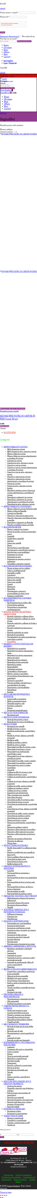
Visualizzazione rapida (9, 411)
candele (10, 870)
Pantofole (11, 589)
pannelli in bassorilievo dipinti (19, 1019)
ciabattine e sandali (15, 538)
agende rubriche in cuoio (17, 632)
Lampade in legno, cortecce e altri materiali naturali (21, 958)
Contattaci (8, 1175)
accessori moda (12, 527)
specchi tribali (13, 1106)
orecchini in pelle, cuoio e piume (20, 813)
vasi (9, 1074)
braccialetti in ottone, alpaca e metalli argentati (19, 757)
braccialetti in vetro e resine (19, 765)
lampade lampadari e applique (20, 946)
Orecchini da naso (14, 797)
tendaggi (11, 1125)
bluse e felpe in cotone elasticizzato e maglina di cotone (21, 457)
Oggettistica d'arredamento (18, 980)
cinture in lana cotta (15, 577)
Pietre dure (12, 843)
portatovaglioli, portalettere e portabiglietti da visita (19, 684)
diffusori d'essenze (15, 914)
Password (4, 17)
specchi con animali (15, 1097)
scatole (10, 692)
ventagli (10, 1079)
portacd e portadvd (15, 680)
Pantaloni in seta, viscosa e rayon (21, 504)
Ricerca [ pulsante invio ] (24, 41)
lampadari (11, 953)
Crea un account (24, 38)
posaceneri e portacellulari (18, 687)
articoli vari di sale (15, 1031)
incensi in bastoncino (16, 925)
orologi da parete (14, 1086)
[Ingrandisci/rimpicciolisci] (6, 1195)
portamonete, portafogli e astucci (21, 550)
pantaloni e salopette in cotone (19, 497)
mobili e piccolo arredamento (20, 969)
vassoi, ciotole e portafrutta (18, 1077)
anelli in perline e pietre (17, 742)
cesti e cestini (13, 1051)
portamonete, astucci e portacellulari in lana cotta (18, 592)
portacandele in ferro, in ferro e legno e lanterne (20, 887)
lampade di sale (13, 1038)
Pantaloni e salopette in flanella (20, 522)
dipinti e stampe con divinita (19, 1015)
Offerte (7, 52)
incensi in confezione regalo (18, 928)
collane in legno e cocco (17, 774)
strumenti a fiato (14, 1111)
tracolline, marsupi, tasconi (18, 563)
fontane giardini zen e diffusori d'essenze (16, 910)
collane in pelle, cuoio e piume (19, 786)
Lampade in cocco (14, 955)
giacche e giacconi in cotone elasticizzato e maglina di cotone (20, 480)
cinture (10, 541)
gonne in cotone (13, 483)
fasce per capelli (14, 543)
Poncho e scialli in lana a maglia (20, 524)
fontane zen (12, 916)
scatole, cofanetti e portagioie (19, 1065)
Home (6, 45)
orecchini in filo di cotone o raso (20, 799)
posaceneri (11, 1063)
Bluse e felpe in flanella (16, 511)
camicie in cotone (14, 460)
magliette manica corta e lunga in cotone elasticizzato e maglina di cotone (21, 492)
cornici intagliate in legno (18, 1012)
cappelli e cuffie (14, 573)
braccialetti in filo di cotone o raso (21, 747)
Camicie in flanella (15, 513)
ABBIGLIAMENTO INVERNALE (18, 506)
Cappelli (10, 536)
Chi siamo (8, 47)
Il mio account (8, 81)
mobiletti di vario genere (17, 978)
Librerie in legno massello (17, 976)
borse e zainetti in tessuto (17, 529)
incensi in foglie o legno (17, 935)
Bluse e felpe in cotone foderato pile (22, 508)
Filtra (2, 1137)
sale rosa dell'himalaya (16, 1024)
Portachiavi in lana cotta (17, 861)
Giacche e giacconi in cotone (19, 476)
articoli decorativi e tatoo (17, 719)
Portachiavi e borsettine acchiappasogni (17, 608)
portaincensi (12, 941)
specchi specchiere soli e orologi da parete (17, 1082)
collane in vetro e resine (17, 790)
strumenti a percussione (17, 1113)
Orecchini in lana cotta (16, 859)
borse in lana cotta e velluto (18, 568)
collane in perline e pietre (18, 788)
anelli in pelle (13, 740)
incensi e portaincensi (16, 921)
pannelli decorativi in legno (18, 1017)
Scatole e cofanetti (14, 705)
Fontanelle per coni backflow (19, 923)
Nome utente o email (9, 12)
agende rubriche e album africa (20, 616)
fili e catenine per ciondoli (18, 795)
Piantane (11, 967)
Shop (6, 50)
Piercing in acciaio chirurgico (19, 838)
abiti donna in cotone (16, 449)
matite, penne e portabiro (17, 673)
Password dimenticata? (9, 36)
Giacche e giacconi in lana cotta (20, 515)
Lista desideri (8, 61)
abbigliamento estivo (16, 447)
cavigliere (11, 767)
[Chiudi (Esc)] (0, 1195)
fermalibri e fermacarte (17, 671)
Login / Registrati (10, 63)
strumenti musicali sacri (17, 710)
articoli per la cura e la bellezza (20, 722)
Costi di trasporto (24, 1175)
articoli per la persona (16, 717)
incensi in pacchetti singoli (18, 937)
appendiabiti (12, 667)
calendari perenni (14, 669)
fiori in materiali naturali (17, 1056)
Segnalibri (11, 641)
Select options (4, 426)
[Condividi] (2, 1195)
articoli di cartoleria (15, 634)
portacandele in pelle (16, 891)
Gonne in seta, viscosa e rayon (19, 486)
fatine (9, 1054)
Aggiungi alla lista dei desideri (12, 409)
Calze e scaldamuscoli (16, 570)
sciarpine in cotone (15, 554)
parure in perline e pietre (17, 827)
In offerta (10, 432)
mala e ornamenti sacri (16, 701)
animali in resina (14, 664)
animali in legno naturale (17, 662)
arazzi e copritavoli (15, 1118)
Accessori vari (13, 715)
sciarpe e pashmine (15, 596)
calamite (11, 1047)
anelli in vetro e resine (16, 744)
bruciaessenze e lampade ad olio (20, 999)
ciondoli (10, 770)
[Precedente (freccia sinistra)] (0, 1197)
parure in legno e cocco (16, 820)
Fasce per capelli (14, 582)
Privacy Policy (20, 1179)
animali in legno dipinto (17, 660)
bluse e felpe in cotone (16, 453)
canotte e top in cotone (16, 465)
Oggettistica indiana (15, 605)
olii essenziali (13, 1001)
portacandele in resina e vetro (19, 893)
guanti (10, 584)
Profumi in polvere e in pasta (19, 1003)
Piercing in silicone (15, 841)
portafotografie (13, 1061)
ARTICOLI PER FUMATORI (16, 712)
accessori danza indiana (17, 905)
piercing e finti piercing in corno (20, 831)
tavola (10, 1072)
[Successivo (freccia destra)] (2, 1197)
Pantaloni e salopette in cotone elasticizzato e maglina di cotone (20, 500)
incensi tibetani (13, 939)
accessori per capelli (15, 726)
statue (9, 708)
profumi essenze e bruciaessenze (13, 995)
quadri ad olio (13, 1022)
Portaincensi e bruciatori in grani (21, 944)
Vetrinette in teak (14, 992)
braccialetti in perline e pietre (19, 763)
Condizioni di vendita (11, 1177)
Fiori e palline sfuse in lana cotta (20, 857)
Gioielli (10, 907)
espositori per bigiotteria (17, 793)
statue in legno (13, 1067)
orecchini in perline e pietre (18, 815)
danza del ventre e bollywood (20, 896)
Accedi (2, 32)
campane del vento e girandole (20, 1049)
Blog (6, 54)
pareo (9, 545)
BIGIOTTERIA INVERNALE (16, 845)
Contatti (7, 56)
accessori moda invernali (18, 566)
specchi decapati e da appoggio (20, 1099)
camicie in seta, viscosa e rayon (20, 463)
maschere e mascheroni (17, 1058)
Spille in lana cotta (15, 864)
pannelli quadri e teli (15, 703)
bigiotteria (10, 724)
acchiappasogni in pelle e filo (19, 602)
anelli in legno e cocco (16, 728)
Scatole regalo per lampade (18, 1040)
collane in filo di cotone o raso (19, 772)
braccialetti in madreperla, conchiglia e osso (18, 752)
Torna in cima (5, 1192)
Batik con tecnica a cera (17, 1010)
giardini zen (12, 919)
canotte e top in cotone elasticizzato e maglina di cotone (22, 468)
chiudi (2, 8)
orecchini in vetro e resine (18, 818)
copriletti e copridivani (16, 1120)
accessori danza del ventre (18, 902)
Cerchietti (11, 575)
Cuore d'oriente (13, 1186)
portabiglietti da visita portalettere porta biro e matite (21, 638)
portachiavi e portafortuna (18, 547)
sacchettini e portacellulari (18, 552)
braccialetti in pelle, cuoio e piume (21, 760)
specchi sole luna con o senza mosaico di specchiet (19, 1103)
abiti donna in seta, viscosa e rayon (21, 451)
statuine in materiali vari (17, 1070)
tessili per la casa (13, 1116)
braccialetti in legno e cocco (19, 749)
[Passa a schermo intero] (4, 1195)
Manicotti (11, 586)
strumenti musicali (14, 1109)
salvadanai (11, 689)
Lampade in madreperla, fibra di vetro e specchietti (20, 963)
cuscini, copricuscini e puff (18, 1122)
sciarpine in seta (14, 557)
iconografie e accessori (16, 699)
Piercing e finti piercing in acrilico (21, 829)
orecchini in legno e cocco (18, 802)
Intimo (10, 488)
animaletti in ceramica (16, 648)
